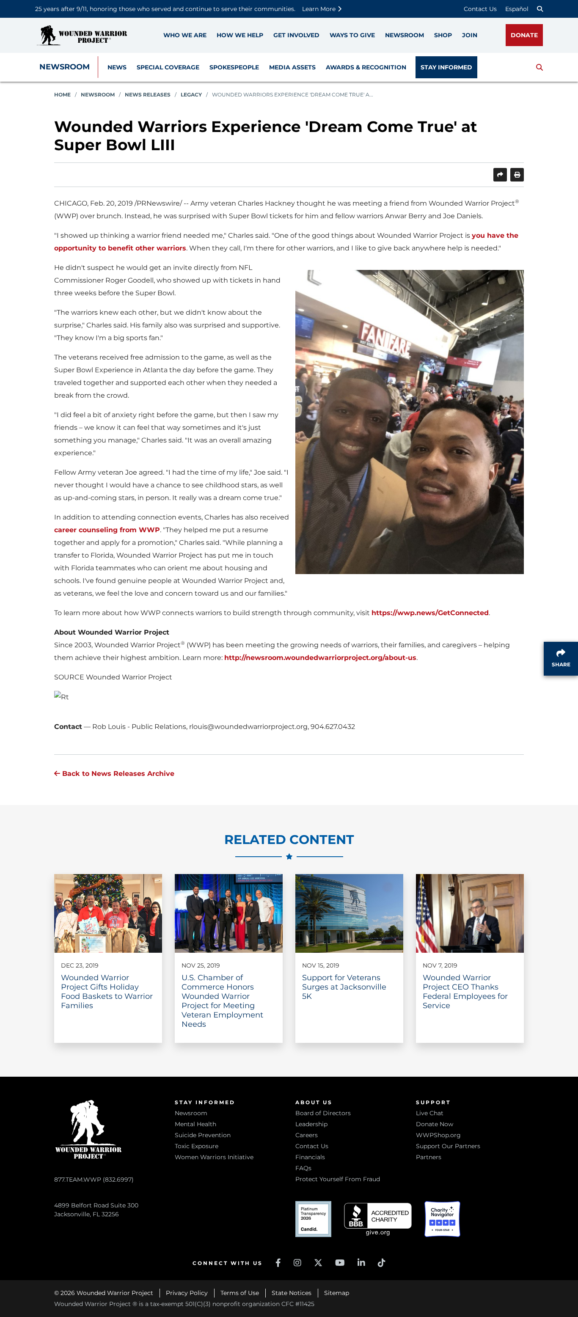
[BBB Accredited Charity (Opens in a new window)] (378, 1219)
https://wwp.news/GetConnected (430, 613)
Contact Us (480, 9)
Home (62, 94)
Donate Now (434, 1124)
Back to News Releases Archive (117, 774)
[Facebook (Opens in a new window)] (278, 1263)
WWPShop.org (438, 1135)
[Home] (81, 35)
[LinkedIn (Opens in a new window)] (361, 1263)
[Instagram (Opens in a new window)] (297, 1263)
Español (516, 9)
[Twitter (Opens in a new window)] (318, 1263)
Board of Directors (323, 1113)
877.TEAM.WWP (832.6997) (94, 1179)
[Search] (540, 9)
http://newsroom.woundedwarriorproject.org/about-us (320, 658)
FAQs (303, 1168)
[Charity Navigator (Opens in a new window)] (442, 1219)
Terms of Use (239, 1293)
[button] (539, 67)
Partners (428, 1157)
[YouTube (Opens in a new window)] (340, 1263)
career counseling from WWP (107, 530)
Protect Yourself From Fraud (337, 1179)
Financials (310, 1157)
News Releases (148, 94)
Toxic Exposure (196, 1146)
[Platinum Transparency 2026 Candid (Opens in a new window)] (313, 1219)
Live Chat (429, 1113)
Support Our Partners (448, 1146)
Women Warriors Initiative (214, 1157)
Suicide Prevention (203, 1135)
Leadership (311, 1124)
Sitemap (336, 1293)
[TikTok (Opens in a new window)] (381, 1263)
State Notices (291, 1293)
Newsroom (64, 66)
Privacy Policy (187, 1293)
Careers (306, 1135)
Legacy (191, 94)
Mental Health (195, 1124)
